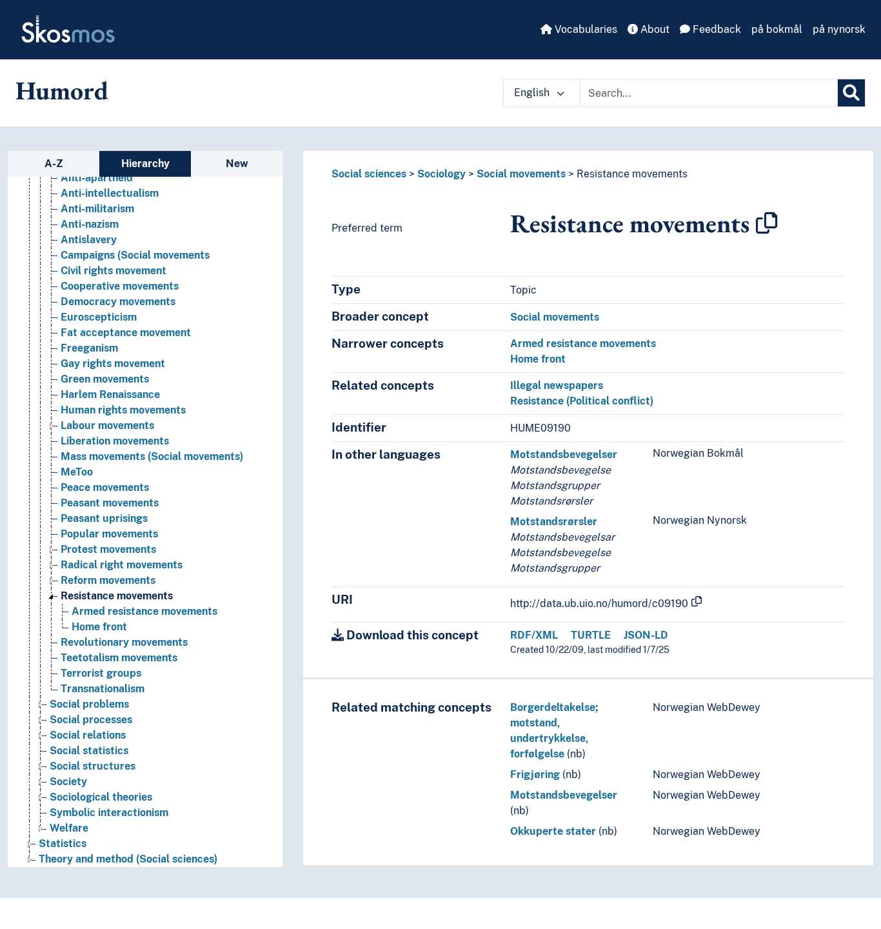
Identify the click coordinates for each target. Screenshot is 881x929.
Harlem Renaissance (110, 394)
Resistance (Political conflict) (581, 401)
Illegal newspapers (556, 385)
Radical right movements (122, 565)
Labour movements (107, 425)
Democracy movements (118, 301)
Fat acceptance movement (126, 332)
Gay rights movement (113, 363)
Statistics (62, 843)
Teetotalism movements (119, 658)
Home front (99, 627)
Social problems (89, 704)
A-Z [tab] (54, 163)
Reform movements (108, 580)
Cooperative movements (120, 286)
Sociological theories (101, 797)
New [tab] (237, 163)
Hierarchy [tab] (145, 163)
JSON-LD (646, 635)
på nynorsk (839, 29)
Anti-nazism (90, 224)
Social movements (521, 174)
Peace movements (105, 487)
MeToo (77, 472)
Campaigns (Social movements (135, 255)
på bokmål (776, 29)
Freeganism (89, 348)
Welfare (69, 828)
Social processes (91, 720)
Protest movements (108, 549)
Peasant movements (110, 503)
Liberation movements (115, 441)
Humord (61, 90)
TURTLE (591, 635)
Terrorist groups (101, 673)
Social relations (88, 735)
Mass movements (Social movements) (152, 456)
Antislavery (89, 240)
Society (68, 781)
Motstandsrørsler (553, 521)
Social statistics (89, 750)
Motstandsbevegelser (563, 454)
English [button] (533, 92)
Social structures (92, 766)
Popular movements (109, 534)
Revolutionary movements (124, 642)
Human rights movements (123, 410)
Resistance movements (117, 596)
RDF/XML (534, 635)
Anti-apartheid (97, 178)
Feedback (715, 29)
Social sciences (369, 174)
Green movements (105, 379)
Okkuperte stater (553, 831)
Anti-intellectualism (110, 193)
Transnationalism (102, 689)
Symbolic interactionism (109, 812)
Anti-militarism (97, 209)
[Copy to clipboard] (767, 223)
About (653, 29)
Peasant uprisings (104, 518)
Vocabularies (584, 29)
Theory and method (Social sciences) (128, 859)
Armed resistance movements (144, 611)
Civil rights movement (113, 271)
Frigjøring (535, 774)
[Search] (851, 93)
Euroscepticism (99, 317)
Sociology (441, 174)
